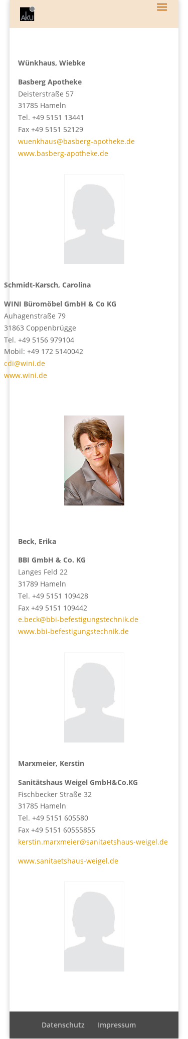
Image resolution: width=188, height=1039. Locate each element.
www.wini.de (25, 375)
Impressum (117, 1025)
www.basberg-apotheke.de (63, 153)
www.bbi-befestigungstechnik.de (73, 631)
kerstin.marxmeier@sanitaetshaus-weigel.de (93, 841)
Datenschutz (63, 1025)
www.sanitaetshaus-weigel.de (68, 861)
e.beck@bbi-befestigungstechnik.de (78, 619)
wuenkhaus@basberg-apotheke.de (76, 141)
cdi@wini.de (24, 363)
